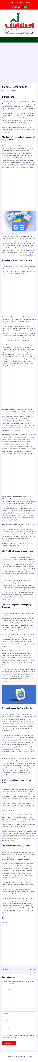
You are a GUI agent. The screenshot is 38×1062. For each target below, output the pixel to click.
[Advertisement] (19, 63)
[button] (19, 39)
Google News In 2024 (26, 255)
